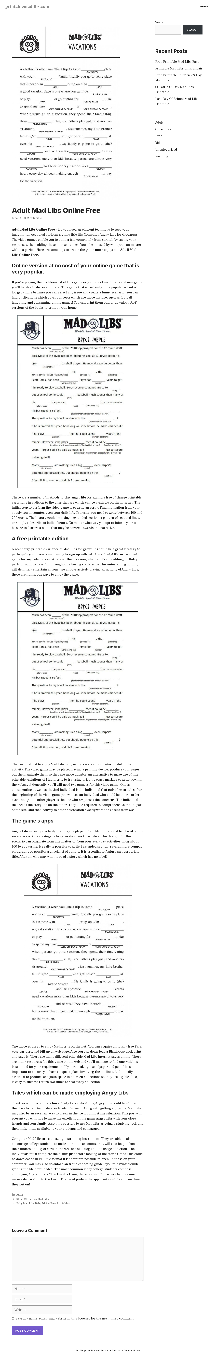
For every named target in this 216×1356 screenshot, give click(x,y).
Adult (19, 1195)
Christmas (163, 129)
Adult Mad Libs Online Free (33, 229)
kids (158, 143)
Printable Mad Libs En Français (178, 68)
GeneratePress (132, 1350)
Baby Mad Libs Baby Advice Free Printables (43, 1203)
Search (160, 22)
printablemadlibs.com (27, 6)
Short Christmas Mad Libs (32, 1199)
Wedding (161, 156)
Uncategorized (166, 149)
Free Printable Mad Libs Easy (177, 62)
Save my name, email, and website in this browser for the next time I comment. (75, 1318)
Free (158, 136)
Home (204, 6)
